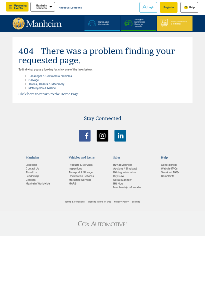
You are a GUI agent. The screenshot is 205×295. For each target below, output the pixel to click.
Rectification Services (81, 176)
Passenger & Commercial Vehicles (50, 76)
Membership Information (127, 187)
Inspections (75, 168)
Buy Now (118, 176)
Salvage (33, 80)
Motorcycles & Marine (42, 88)
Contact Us (32, 168)
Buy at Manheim (122, 164)
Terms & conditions (75, 201)
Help (192, 7)
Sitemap (136, 201)
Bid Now (118, 183)
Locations (76, 7)
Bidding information (124, 172)
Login (151, 7)
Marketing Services (80, 180)
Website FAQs (169, 168)
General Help (169, 164)
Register (169, 7)
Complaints (167, 176)
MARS (72, 183)
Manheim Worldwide (38, 183)
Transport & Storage (81, 172)
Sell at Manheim (122, 180)
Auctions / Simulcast (125, 168)
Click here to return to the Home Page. (48, 94)
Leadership (32, 176)
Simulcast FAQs (170, 172)
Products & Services (80, 164)
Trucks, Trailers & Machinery (46, 84)
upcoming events (20, 7)
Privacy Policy (121, 201)
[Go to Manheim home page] (37, 21)
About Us (64, 7)
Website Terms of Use (99, 201)
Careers (31, 180)
